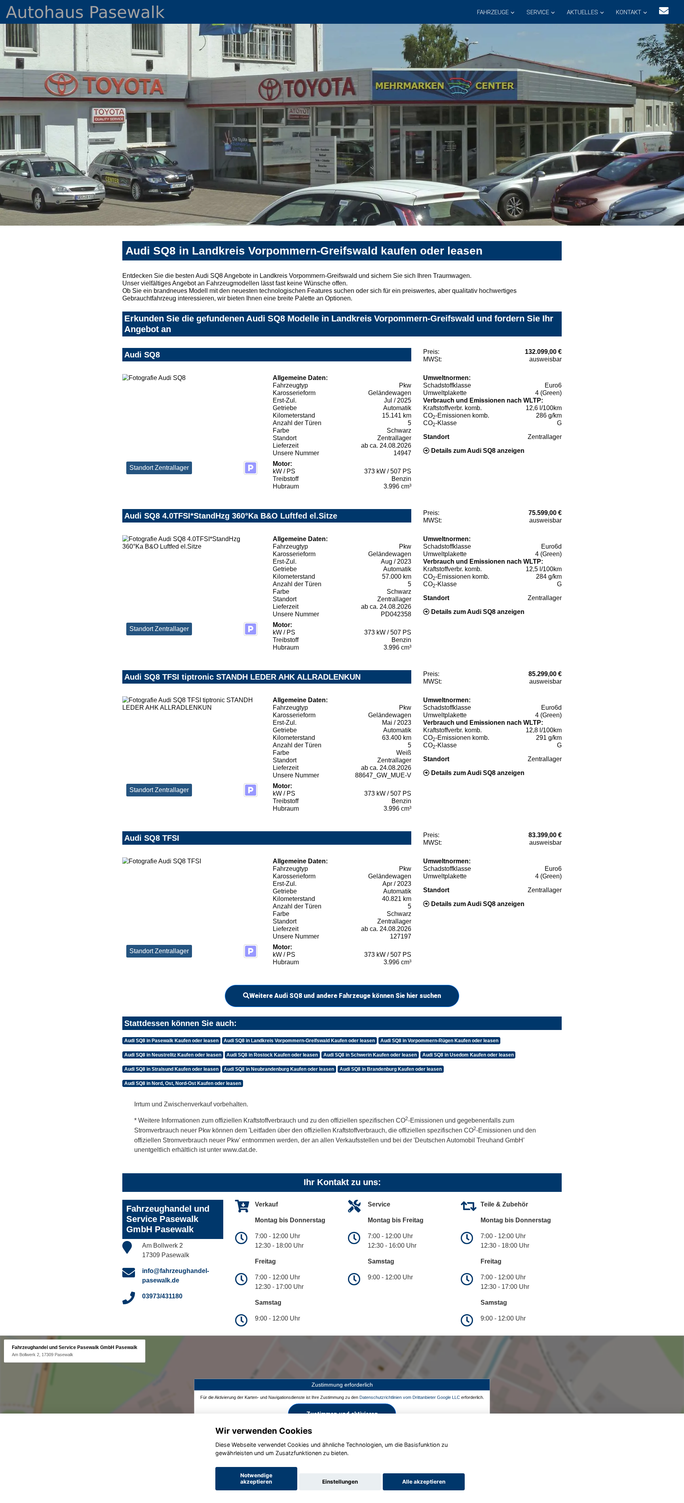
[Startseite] (85, 11)
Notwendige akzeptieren (256, 1478)
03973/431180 (162, 1296)
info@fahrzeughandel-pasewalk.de (175, 1275)
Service (537, 12)
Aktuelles (582, 12)
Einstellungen (340, 1481)
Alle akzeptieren (423, 1481)
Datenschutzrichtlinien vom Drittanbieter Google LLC (409, 1397)
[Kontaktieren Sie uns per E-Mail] (664, 11)
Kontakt (628, 12)
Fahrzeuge (493, 12)
